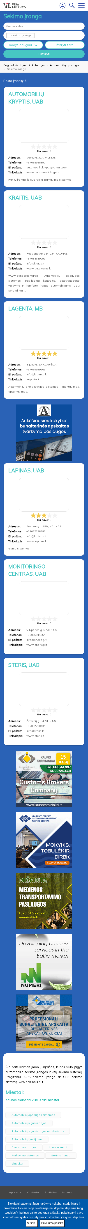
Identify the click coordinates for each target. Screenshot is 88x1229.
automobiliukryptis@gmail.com (46, 167)
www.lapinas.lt (36, 541)
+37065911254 (35, 634)
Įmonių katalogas (34, 65)
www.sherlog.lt (36, 644)
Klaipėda (24, 1100)
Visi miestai (50, 1100)
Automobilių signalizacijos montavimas (38, 1131)
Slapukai (17, 1163)
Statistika (51, 1192)
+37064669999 (35, 258)
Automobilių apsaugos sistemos (33, 1114)
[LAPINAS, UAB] (44, 495)
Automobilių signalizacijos (29, 1123)
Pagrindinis (10, 65)
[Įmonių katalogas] (14, 5)
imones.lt (68, 1192)
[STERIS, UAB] (44, 689)
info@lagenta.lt (36, 374)
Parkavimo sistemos (25, 1155)
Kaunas (11, 1100)
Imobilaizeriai (58, 1147)
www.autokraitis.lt (38, 268)
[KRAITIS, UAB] (44, 222)
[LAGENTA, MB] (44, 333)
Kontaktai (33, 1192)
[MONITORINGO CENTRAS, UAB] (44, 598)
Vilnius (36, 1100)
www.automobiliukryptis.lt (43, 172)
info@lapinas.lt (36, 536)
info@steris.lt (35, 731)
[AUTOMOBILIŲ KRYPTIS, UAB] (44, 126)
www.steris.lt (35, 735)
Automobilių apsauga (64, 65)
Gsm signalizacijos (24, 1147)
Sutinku (31, 1223)
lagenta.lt (32, 379)
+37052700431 (35, 726)
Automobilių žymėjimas (27, 1139)
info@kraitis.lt (35, 263)
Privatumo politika (52, 1223)
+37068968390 (35, 162)
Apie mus (15, 1192)
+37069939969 (35, 369)
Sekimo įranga (60, 1155)
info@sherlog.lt (36, 639)
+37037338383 (35, 531)
